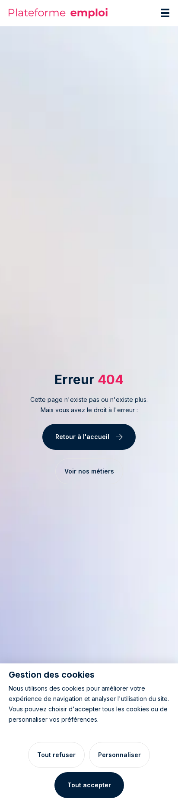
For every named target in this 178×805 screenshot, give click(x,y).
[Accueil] (58, 13)
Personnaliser (119, 754)
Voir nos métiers (89, 471)
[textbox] (89, 405)
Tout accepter (89, 785)
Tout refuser (56, 754)
